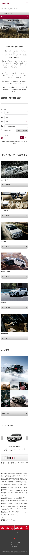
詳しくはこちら (5, 413)
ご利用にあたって (14, 544)
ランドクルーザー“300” (7, 13)
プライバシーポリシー (14, 542)
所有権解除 (14, 546)
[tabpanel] (14, 28)
